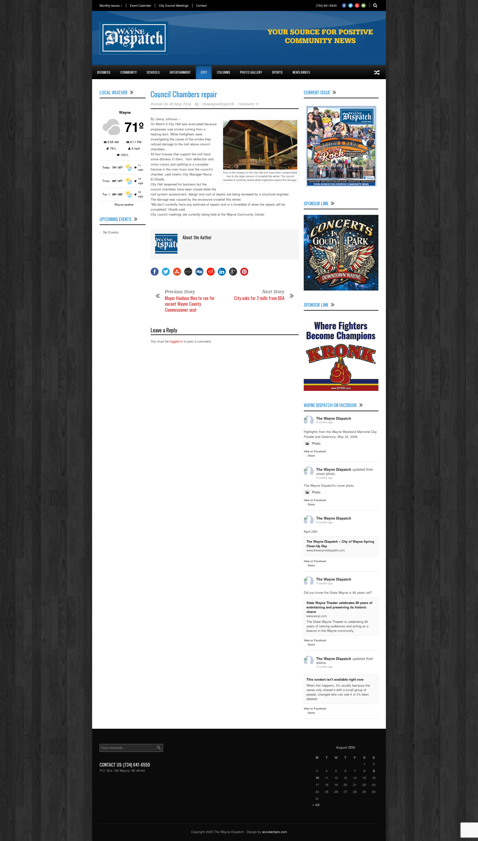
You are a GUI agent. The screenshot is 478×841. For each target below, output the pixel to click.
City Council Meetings (173, 5)
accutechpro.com (274, 831)
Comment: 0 (248, 104)
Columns (223, 72)
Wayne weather (124, 204)
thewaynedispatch (218, 104)
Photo (316, 443)
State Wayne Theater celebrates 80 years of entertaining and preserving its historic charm (339, 607)
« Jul (315, 804)
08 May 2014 (180, 104)
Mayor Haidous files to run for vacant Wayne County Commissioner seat (190, 304)
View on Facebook (315, 451)
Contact (201, 5)
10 (317, 777)
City (204, 72)
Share (311, 455)
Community (128, 72)
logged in (176, 341)
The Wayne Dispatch (333, 418)
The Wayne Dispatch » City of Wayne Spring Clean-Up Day (340, 543)
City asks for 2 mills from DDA (259, 298)
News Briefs (301, 72)
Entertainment (180, 72)
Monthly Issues (111, 5)
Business (103, 72)
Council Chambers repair (184, 94)
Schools (153, 72)
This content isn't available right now (334, 679)
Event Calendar (140, 5)
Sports (277, 72)
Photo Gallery (251, 72)
